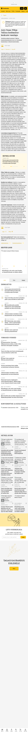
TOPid (12, 11)
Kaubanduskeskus (17, 243)
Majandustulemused (20, 465)
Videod (23, 11)
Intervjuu (7, 287)
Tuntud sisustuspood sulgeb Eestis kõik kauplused (20, 452)
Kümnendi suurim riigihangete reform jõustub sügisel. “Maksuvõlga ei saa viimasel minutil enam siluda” (11, 381)
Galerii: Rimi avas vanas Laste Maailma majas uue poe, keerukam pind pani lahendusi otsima (7, 472)
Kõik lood (8, 11)
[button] (11, 537)
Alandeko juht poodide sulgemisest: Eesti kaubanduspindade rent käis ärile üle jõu (13, 306)
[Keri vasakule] (2, 266)
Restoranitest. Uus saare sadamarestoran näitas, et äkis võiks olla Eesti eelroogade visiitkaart (11, 344)
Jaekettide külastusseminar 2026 (10, 426)
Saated (3, 503)
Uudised (7, 296)
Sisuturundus (10, 319)
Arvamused (4, 340)
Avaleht (3, 11)
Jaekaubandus (4, 243)
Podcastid (17, 11)
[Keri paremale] (25, 266)
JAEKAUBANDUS (4, 18)
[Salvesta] (26, 287)
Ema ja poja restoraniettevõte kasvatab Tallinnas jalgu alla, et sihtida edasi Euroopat (10, 161)
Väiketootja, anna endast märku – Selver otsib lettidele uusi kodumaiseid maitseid (12, 322)
